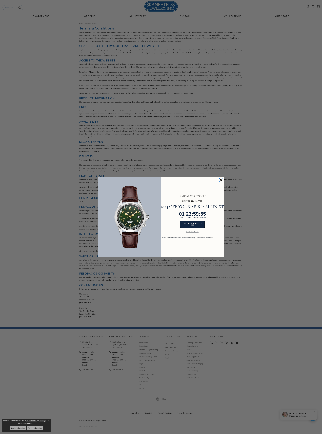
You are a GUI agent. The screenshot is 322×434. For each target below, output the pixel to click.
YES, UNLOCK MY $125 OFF (192, 224)
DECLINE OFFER (192, 232)
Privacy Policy (31, 421)
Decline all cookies (18, 428)
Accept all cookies (35, 428)
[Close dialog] (221, 180)
